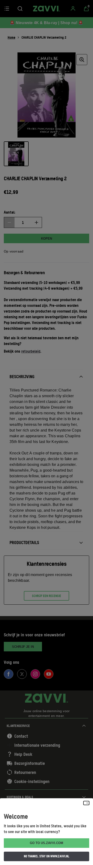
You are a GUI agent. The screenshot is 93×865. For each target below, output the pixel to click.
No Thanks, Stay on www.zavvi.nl (46, 856)
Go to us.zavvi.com (46, 843)
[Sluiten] (86, 803)
